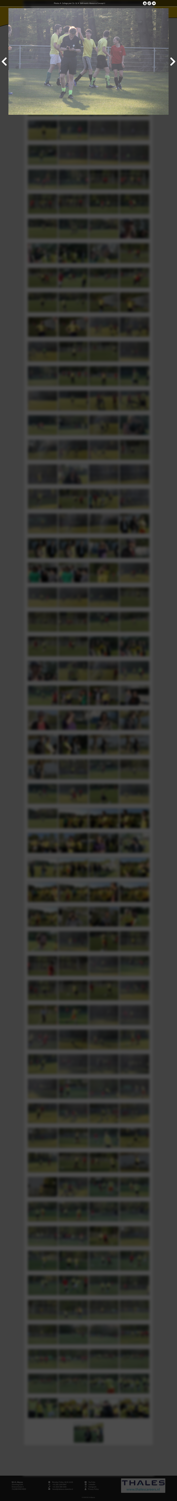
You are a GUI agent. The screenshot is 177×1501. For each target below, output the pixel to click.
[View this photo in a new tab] (149, 3)
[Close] (154, 3)
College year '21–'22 (69, 3)
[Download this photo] (145, 3)
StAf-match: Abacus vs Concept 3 (92, 3)
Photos (56, 3)
